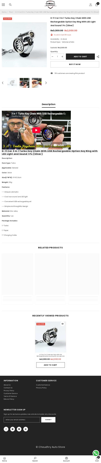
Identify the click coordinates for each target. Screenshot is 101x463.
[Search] (10, 4)
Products (11, 12)
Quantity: (54, 52)
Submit (48, 420)
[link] (17, 297)
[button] (2, 83)
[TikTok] (19, 429)
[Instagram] (12, 429)
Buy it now (75, 64)
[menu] (3, 4)
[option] (24, 44)
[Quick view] (62, 324)
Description (48, 104)
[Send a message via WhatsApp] (96, 453)
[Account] (90, 4)
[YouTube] (25, 429)
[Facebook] (6, 429)
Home (4, 12)
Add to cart (81, 56)
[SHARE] (97, 57)
